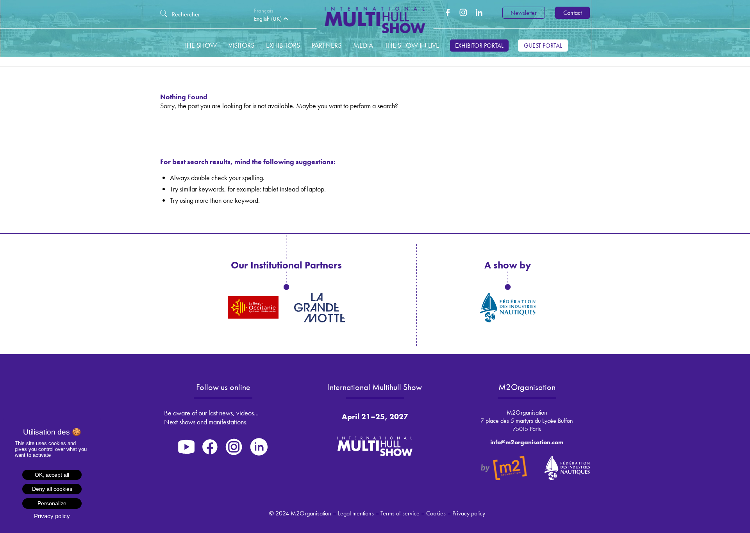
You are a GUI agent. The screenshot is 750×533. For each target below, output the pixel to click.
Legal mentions (356, 513)
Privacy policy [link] (52, 516)
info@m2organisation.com (526, 442)
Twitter (463, 12)
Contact (572, 13)
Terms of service (400, 513)
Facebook (447, 12)
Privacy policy (468, 513)
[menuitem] (265, 11)
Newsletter (524, 13)
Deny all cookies (52, 489)
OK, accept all (52, 475)
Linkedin (478, 12)
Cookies (436, 513)
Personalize (52, 503)
